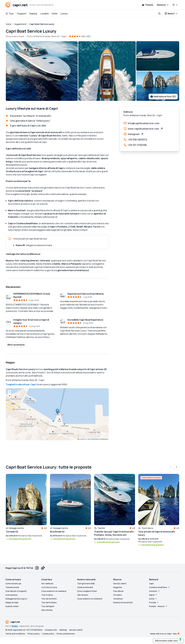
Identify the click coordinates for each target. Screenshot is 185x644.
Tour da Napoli (47, 606)
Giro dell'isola (47, 583)
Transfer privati (12, 587)
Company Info (51, 630)
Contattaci (118, 598)
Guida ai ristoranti (85, 587)
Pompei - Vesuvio (157, 606)
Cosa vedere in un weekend (53, 591)
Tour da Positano (49, 602)
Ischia (151, 598)
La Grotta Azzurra (49, 587)
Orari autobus (11, 595)
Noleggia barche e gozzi (16, 598)
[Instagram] (37, 568)
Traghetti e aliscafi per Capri (21, 384)
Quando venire (12, 606)
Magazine (117, 587)
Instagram (133, 134)
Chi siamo (117, 595)
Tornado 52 (12, 531)
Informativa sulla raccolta (168, 640)
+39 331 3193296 (137, 145)
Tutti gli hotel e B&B (86, 583)
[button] (57, 411)
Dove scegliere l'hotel (87, 591)
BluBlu (15, 626)
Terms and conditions (15, 633)
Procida (152, 602)
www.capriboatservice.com (143, 128)
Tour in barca (47, 595)
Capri (151, 583)
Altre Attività (46, 610)
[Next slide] (176, 467)
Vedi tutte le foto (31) (165, 96)
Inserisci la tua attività (123, 602)
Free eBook (118, 591)
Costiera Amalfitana (158, 587)
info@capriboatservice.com (143, 123)
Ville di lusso (82, 595)
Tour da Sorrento (49, 598)
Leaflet (82, 439)
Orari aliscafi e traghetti (16, 591)
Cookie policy (48, 633)
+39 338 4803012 (137, 139)
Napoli (152, 595)
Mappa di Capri (11, 602)
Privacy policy (33, 633)
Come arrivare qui (13, 583)
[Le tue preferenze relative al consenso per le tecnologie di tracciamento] (180, 639)
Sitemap (63, 630)
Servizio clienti (119, 583)
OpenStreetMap (93, 439)
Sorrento (153, 591)
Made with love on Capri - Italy (163, 633)
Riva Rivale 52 (57, 531)
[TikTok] (43, 568)
